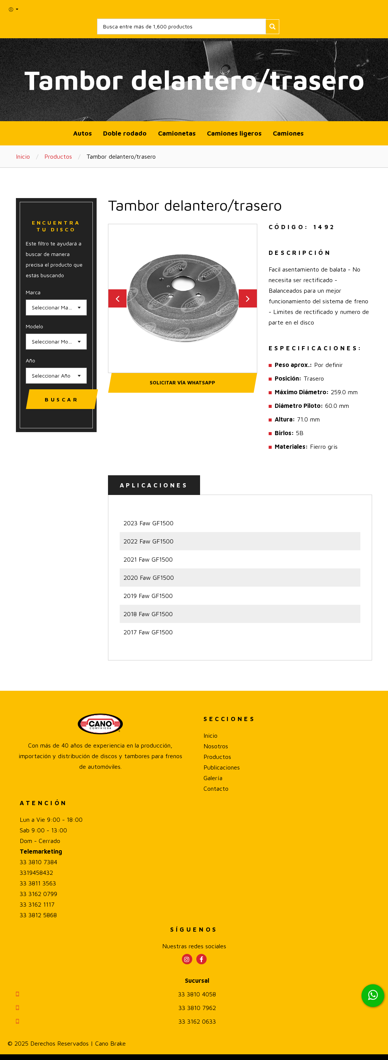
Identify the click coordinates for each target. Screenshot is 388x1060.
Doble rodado (125, 133)
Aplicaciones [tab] (154, 485)
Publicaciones (221, 767)
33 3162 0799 (38, 893)
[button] (14, 9)
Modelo (34, 326)
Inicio (23, 156)
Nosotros (215, 746)
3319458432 (36, 872)
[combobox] (56, 307)
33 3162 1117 (37, 904)
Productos (58, 156)
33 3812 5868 (38, 915)
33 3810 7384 (38, 862)
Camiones (288, 133)
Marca (33, 292)
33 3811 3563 (38, 883)
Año (30, 360)
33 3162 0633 (197, 1021)
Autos (82, 133)
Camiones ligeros (234, 133)
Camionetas (177, 133)
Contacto (215, 788)
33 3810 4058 (197, 994)
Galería (212, 777)
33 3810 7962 (197, 1007)
